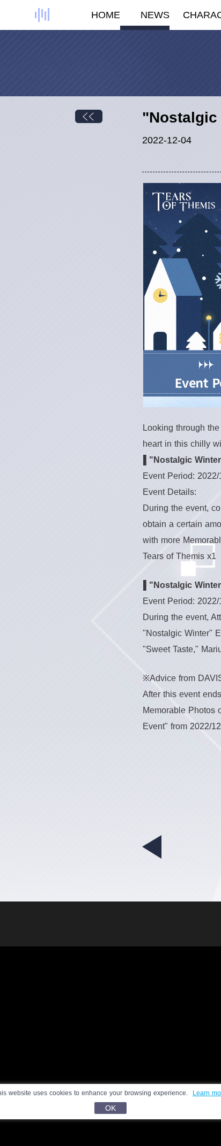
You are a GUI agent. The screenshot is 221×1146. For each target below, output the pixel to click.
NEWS (155, 15)
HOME (105, 15)
